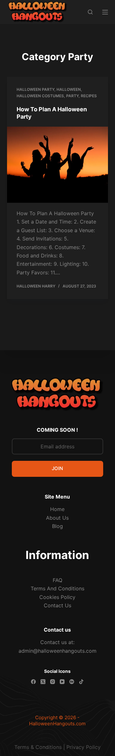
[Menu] (105, 12)
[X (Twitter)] (43, 681)
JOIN (57, 468)
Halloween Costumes (40, 95)
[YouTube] (62, 681)
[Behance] (71, 681)
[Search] (90, 12)
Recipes (89, 95)
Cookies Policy (57, 597)
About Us (57, 518)
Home (57, 509)
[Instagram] (52, 681)
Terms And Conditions (57, 588)
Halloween (69, 89)
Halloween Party (35, 89)
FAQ (57, 580)
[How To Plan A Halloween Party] (57, 165)
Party (72, 95)
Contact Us (57, 605)
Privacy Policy (83, 747)
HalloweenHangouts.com (57, 724)
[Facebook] (33, 681)
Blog (57, 526)
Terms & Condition (36, 747)
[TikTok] (81, 681)
